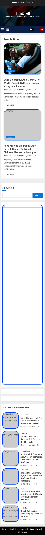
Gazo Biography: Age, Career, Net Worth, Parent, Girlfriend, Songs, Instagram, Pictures (22, 83)
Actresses (24, 470)
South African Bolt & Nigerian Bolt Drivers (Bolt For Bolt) (30, 439)
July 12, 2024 (27, 484)
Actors (23, 488)
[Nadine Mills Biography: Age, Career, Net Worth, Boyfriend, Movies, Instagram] (10, 476)
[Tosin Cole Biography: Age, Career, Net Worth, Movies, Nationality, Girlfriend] (10, 495)
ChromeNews (35, 529)
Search (8, 188)
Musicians (10, 71)
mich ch (8, 90)
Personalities (25, 415)
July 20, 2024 (27, 465)
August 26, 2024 (28, 426)
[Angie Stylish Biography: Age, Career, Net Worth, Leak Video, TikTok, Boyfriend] (10, 458)
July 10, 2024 (27, 519)
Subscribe (42, 29)
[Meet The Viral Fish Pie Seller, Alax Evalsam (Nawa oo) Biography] (10, 420)
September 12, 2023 (23, 90)
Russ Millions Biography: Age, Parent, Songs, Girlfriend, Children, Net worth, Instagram (20, 149)
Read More (10, 105)
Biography (24, 433)
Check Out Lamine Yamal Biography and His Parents (32, 514)
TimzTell (22, 13)
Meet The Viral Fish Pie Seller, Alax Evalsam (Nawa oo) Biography (31, 420)
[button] (7, 29)
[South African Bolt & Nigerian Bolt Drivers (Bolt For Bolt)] (10, 439)
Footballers (24, 508)
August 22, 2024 (28, 445)
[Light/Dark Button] (31, 29)
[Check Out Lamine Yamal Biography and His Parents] (10, 513)
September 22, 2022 (23, 156)
